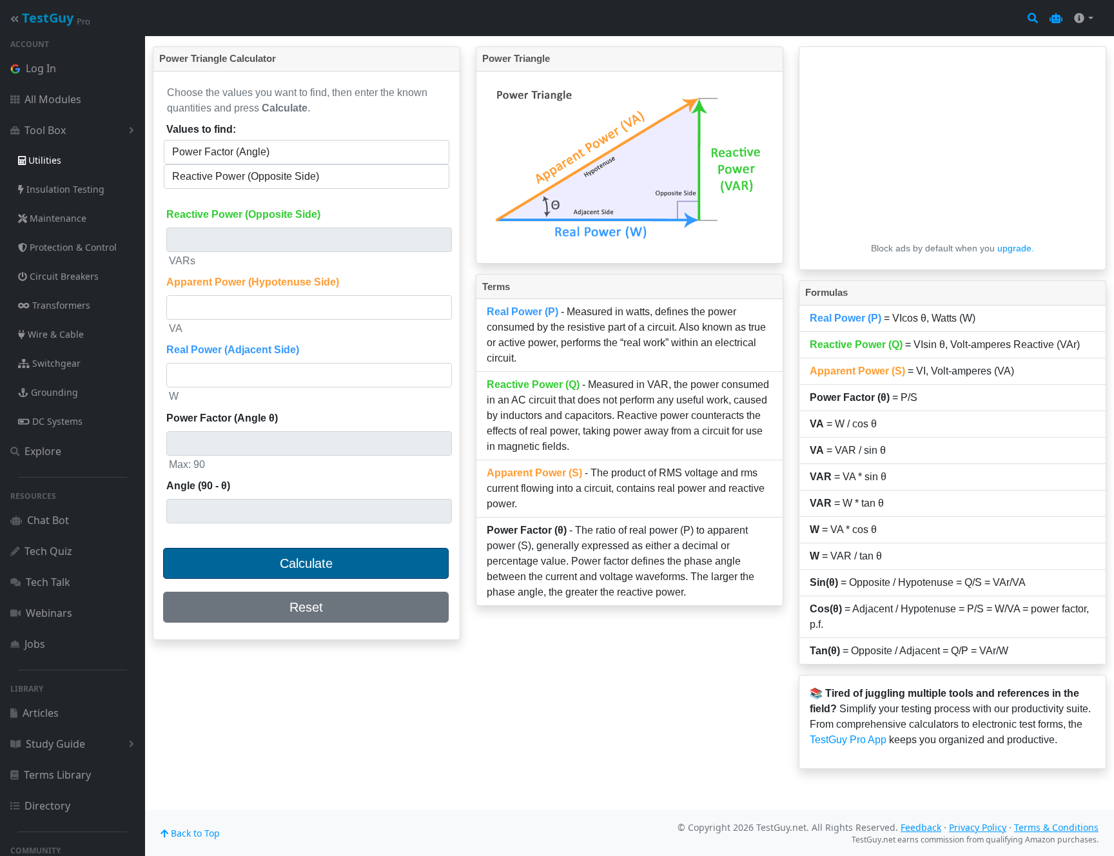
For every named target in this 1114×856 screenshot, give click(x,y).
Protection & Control (72, 247)
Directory (47, 806)
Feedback (921, 827)
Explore (42, 451)
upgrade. (1015, 248)
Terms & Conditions (1056, 827)
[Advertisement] (952, 147)
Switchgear (55, 363)
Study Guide (55, 744)
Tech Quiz (48, 551)
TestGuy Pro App (848, 739)
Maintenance (56, 218)
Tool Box (45, 130)
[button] (1056, 18)
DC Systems (56, 421)
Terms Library (57, 775)
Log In (41, 68)
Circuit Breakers (63, 276)
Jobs (34, 644)
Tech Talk (48, 582)
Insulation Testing (64, 189)
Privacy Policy (977, 827)
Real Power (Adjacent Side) (232, 349)
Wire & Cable (54, 334)
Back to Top (194, 833)
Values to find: (201, 129)
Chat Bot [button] (48, 520)
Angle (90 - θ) (198, 485)
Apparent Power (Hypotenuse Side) (252, 282)
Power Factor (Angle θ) (222, 418)
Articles (41, 713)
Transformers (60, 305)
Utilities (43, 160)
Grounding (53, 392)
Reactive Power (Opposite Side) (243, 214)
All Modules (52, 99)
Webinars (49, 613)
